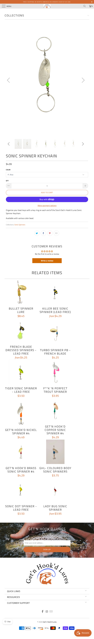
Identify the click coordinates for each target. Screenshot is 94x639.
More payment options (47, 205)
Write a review (47, 260)
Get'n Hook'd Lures (50, 622)
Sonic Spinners (19, 224)
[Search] (85, 6)
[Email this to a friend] (56, 233)
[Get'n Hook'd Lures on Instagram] (47, 611)
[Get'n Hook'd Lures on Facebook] (42, 611)
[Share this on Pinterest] (50, 233)
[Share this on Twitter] (37, 233)
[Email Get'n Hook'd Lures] (51, 611)
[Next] (82, 80)
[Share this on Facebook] (43, 233)
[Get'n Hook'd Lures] (47, 6)
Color (8, 169)
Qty (7, 180)
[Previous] (9, 80)
